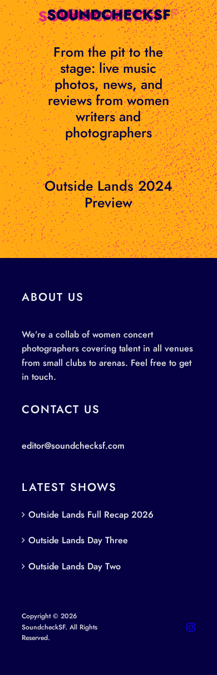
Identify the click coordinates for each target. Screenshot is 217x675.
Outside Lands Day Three (78, 540)
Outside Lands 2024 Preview (108, 194)
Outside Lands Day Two (74, 566)
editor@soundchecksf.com (73, 445)
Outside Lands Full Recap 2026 (91, 514)
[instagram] (190, 627)
